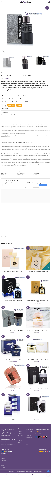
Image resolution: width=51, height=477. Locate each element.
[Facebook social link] (5, 116)
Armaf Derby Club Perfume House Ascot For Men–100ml (37, 301)
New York (3, 456)
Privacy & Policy (29, 429)
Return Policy (29, 437)
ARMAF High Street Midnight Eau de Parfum (13, 359)
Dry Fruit (19, 438)
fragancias (9, 114)
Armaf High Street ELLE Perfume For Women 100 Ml (38, 330)
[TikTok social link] (46, 437)
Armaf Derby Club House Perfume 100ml (13, 300)
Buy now (19, 105)
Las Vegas (3, 467)
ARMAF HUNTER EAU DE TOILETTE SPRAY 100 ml (22, 142)
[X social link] (39, 437)
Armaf (6, 72)
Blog (27, 444)
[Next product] (49, 73)
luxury (12, 114)
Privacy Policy (40, 431)
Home (2, 72)
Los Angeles (3, 462)
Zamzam (20, 433)
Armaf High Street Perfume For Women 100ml (38, 359)
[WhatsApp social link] (7, 116)
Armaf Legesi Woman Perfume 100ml (13, 388)
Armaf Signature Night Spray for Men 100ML (38, 418)
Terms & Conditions (28, 434)
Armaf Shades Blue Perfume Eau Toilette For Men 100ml (13, 418)
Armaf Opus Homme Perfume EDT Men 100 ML (38, 388)
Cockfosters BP (4, 460)
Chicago (2, 465)
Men (15, 114)
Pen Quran (20, 440)
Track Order (28, 439)
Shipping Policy (29, 431)
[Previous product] (46, 73)
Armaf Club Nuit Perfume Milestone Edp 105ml (38, 271)
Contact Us (28, 442)
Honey (19, 442)
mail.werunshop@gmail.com (9, 444)
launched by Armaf (26, 126)
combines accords (33, 158)
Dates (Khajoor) (21, 435)
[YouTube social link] (44, 437)
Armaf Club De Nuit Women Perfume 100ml (13, 271)
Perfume (20, 431)
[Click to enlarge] (3, 51)
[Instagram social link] (41, 437)
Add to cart (11, 105)
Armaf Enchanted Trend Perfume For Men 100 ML (13, 330)
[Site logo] (25, 1)
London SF (3, 458)
